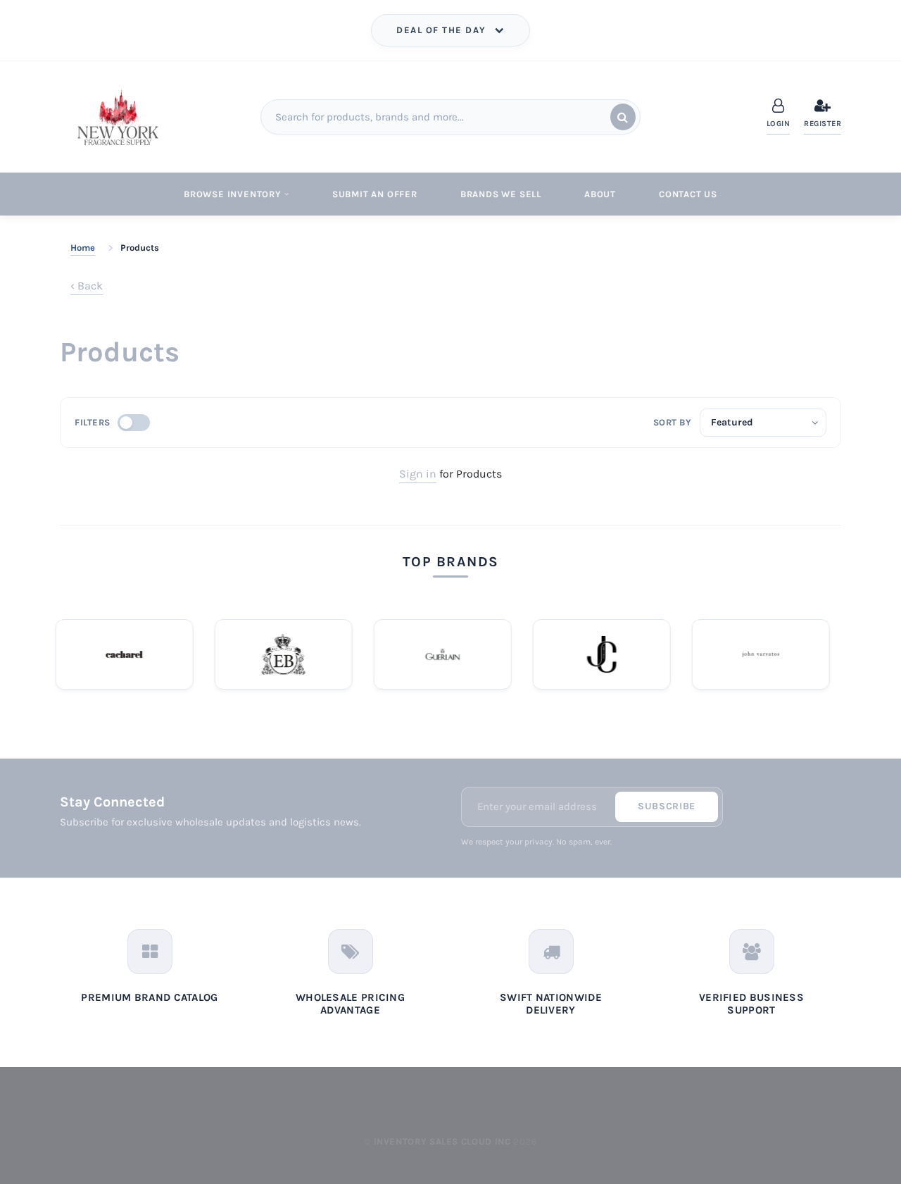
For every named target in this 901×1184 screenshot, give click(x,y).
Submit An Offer (374, 194)
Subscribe (666, 806)
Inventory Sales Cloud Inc (442, 1141)
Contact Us (688, 194)
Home (82, 247)
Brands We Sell (500, 194)
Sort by (672, 422)
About (600, 194)
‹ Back (86, 285)
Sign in (417, 473)
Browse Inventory (233, 194)
